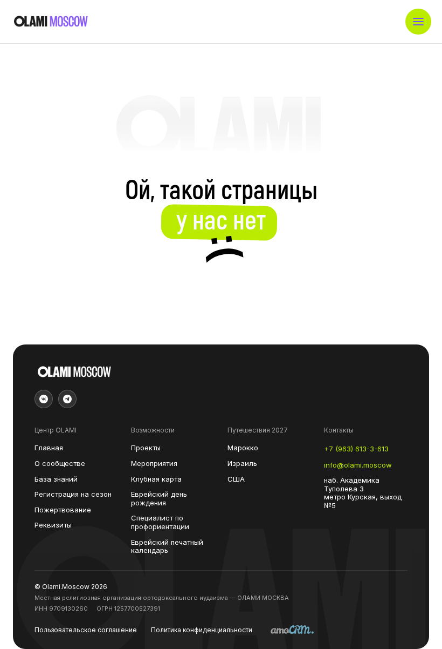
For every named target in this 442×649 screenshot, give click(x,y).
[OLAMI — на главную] (51, 21)
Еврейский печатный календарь (167, 546)
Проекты (146, 448)
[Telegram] (67, 399)
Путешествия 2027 (257, 430)
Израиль (242, 463)
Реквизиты (53, 525)
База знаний (56, 479)
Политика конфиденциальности (201, 630)
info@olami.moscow (358, 465)
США (236, 479)
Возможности (153, 430)
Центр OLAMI (55, 430)
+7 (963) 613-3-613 (356, 449)
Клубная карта (156, 479)
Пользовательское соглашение (85, 630)
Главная (48, 448)
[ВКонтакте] (43, 399)
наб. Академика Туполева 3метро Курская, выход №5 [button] (363, 493)
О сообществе (59, 463)
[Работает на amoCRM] (292, 630)
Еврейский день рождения (159, 498)
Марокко (242, 448)
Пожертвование (62, 510)
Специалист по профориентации (160, 522)
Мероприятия (154, 463)
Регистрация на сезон (73, 494)
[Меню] (418, 22)
